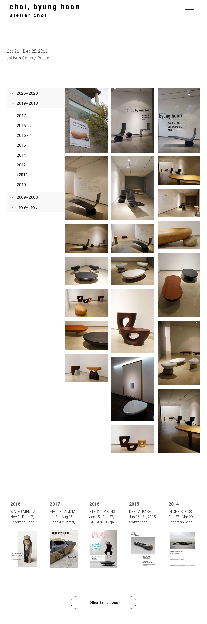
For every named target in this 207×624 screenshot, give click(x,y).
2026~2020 (27, 93)
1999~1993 (27, 207)
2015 (21, 145)
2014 (21, 155)
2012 (21, 165)
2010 (21, 184)
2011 (23, 174)
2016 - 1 (24, 135)
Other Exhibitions (103, 603)
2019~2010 (27, 103)
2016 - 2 (24, 125)
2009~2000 (27, 197)
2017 (21, 115)
